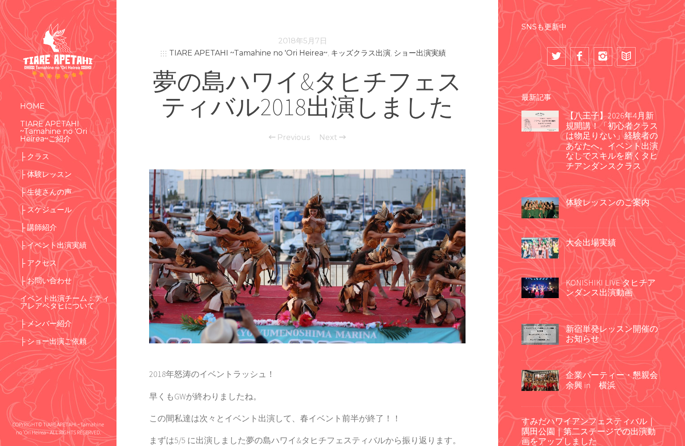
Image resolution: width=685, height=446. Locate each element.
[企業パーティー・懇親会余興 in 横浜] (540, 379)
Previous (292, 137)
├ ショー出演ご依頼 (53, 341)
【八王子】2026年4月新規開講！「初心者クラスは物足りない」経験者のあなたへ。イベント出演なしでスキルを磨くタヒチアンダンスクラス (612, 140)
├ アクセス (38, 262)
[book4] (626, 56)
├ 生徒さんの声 (46, 192)
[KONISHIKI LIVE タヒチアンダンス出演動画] (540, 287)
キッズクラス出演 (360, 53)
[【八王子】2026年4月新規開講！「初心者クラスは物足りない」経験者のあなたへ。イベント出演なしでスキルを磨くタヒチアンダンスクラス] (540, 120)
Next (329, 137)
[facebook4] (579, 56)
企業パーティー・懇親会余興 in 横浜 (612, 379)
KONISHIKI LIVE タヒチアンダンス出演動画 (611, 287)
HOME (32, 106)
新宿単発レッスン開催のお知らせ (612, 333)
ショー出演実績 (420, 53)
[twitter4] (556, 56)
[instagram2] (603, 56)
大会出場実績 (591, 242)
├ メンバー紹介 (46, 323)
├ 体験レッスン (46, 174)
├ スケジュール (46, 209)
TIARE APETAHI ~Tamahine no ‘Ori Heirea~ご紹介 (53, 131)
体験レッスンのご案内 (608, 202)
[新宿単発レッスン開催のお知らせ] (540, 333)
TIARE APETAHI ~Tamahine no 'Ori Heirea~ (248, 53)
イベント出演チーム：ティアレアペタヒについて (65, 302)
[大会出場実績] (540, 246)
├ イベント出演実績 (53, 245)
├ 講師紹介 (38, 227)
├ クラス (34, 156)
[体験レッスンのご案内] (540, 206)
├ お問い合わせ (46, 280)
